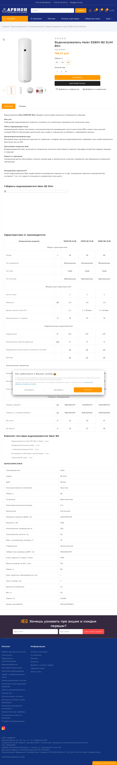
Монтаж (34, 658)
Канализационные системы (14, 680)
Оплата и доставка (39, 652)
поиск (35, 10)
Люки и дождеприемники (13, 690)
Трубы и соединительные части (13, 675)
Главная (5, 26)
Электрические (36, 26)
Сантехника (7, 655)
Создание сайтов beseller (104, 763)
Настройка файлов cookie (13, 757)
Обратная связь (38, 668)
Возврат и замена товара (42, 665)
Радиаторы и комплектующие (9, 659)
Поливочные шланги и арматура (12, 716)
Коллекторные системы (13, 696)
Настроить (58, 390)
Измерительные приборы (13, 712)
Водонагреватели (19, 26)
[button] (45, 90)
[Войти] (90, 10)
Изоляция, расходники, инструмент (12, 707)
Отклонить (29, 390)
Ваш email (64, 632)
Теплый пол (7, 693)
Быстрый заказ (77, 83)
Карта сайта (36, 672)
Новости (35, 662)
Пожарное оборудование (13, 721)
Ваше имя (18, 632)
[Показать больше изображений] (4, 39)
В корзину (77, 77)
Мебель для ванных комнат (14, 652)
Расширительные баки (12, 668)
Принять (88, 390)
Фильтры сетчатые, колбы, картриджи (13, 701)
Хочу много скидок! (93, 632)
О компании (36, 655)
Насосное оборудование (13, 671)
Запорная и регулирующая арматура (14, 685)
